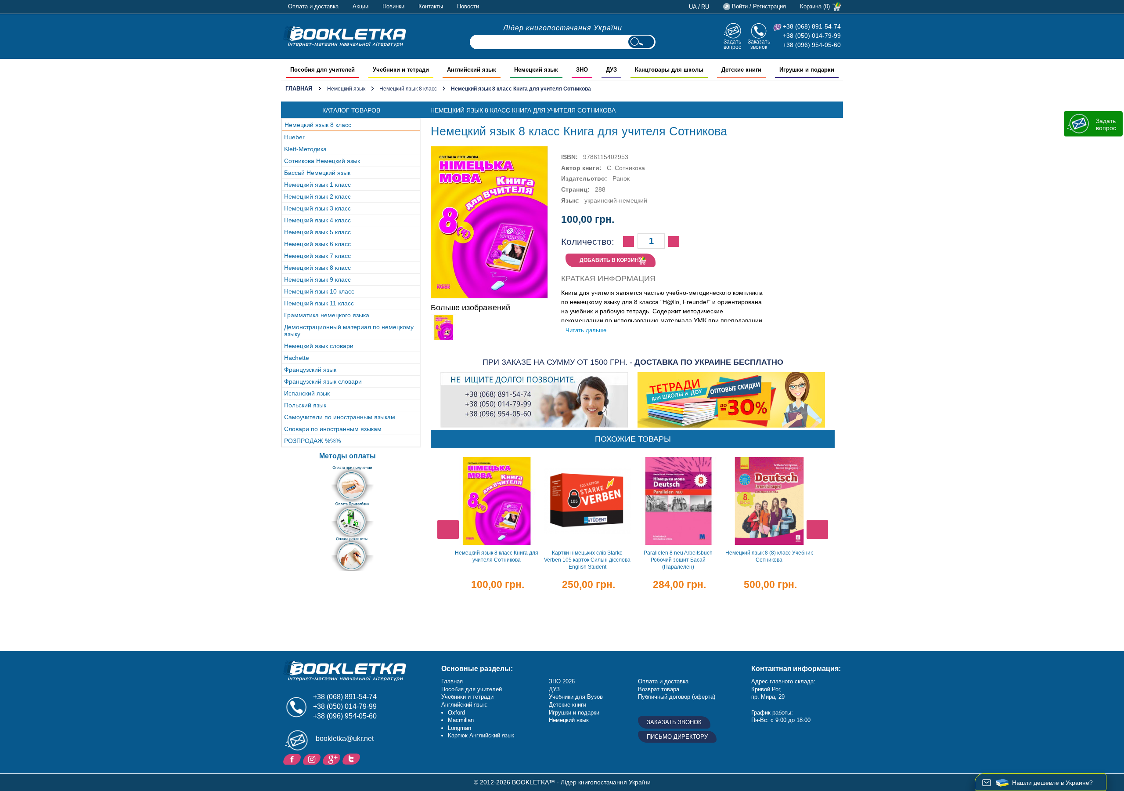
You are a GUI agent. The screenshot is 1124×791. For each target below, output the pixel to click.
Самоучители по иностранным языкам (339, 417)
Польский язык (305, 405)
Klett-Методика (305, 148)
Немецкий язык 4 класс (317, 220)
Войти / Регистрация (759, 6)
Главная (298, 88)
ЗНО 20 (559, 681)
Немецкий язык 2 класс (317, 196)
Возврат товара (658, 689)
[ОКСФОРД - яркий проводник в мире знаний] (344, 36)
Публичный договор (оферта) (676, 696)
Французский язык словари (323, 381)
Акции (360, 6)
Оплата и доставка (313, 6)
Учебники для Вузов (576, 696)
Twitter (352, 758)
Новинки (393, 6)
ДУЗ (554, 689)
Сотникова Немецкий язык (322, 160)
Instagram (313, 758)
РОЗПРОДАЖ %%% (312, 440)
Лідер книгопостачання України (562, 28)
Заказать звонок (759, 44)
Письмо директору (677, 736)
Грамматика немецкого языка (326, 315)
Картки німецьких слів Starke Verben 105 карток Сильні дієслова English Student (587, 560)
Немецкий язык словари (318, 345)
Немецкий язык (346, 89)
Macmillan (461, 720)
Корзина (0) (815, 6)
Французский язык (310, 369)
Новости (468, 6)
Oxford (456, 712)
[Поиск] (641, 42)
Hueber (294, 137)
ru (705, 7)
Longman (459, 728)
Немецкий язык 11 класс (319, 303)
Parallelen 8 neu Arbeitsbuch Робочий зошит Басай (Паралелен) (678, 560)
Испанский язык (307, 393)
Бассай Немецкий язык (317, 172)
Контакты (430, 6)
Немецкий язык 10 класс (319, 291)
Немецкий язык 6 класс (317, 243)
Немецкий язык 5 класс (317, 232)
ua (693, 7)
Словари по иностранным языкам (333, 428)
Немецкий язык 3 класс (317, 208)
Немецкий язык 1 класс (317, 184)
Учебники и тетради (467, 696)
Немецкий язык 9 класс (317, 279)
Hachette (296, 357)
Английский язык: (464, 704)
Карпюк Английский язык (481, 735)
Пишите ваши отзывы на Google (332, 758)
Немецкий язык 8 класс (408, 89)
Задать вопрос (732, 44)
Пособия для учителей (471, 689)
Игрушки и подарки (574, 712)
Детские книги (567, 704)
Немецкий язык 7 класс (317, 255)
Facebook (293, 758)
